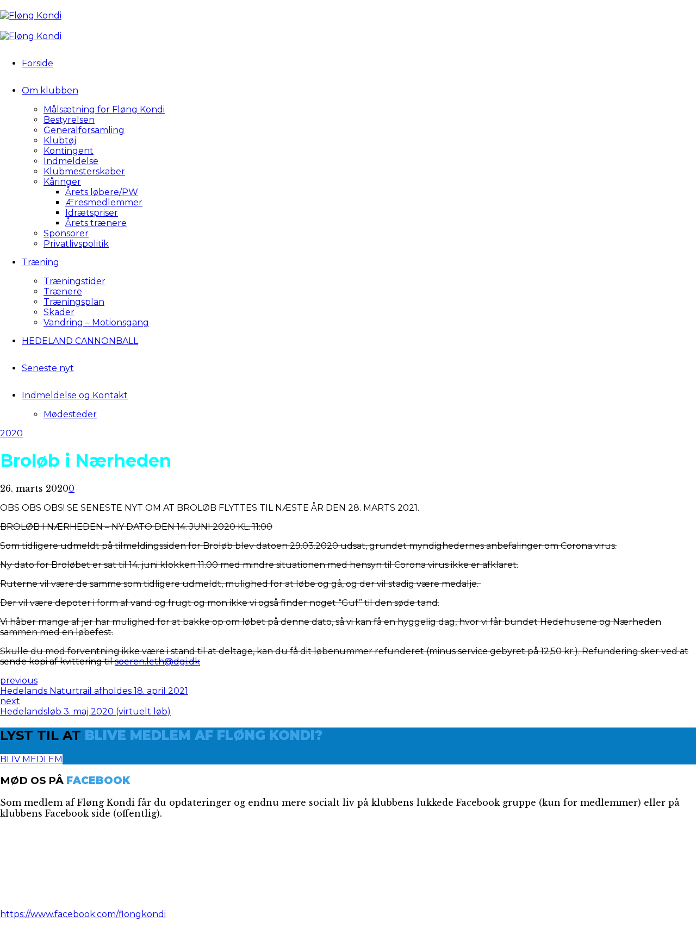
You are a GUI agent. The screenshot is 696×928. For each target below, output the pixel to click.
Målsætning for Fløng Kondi (104, 109)
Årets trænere (96, 223)
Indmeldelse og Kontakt (75, 395)
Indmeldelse (71, 161)
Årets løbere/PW (101, 192)
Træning (40, 262)
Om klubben (50, 90)
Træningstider (74, 281)
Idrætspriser (91, 213)
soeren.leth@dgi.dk (157, 661)
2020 (11, 433)
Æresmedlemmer (103, 202)
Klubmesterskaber (84, 171)
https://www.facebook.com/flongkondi (83, 914)
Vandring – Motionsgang (96, 322)
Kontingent (69, 151)
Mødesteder (70, 414)
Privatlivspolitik (76, 244)
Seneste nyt (48, 368)
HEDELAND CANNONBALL (80, 341)
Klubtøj (60, 140)
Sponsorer (66, 233)
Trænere (63, 291)
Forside (37, 63)
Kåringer (62, 182)
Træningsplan (74, 302)
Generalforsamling (84, 130)
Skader (59, 312)
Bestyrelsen (69, 120)
